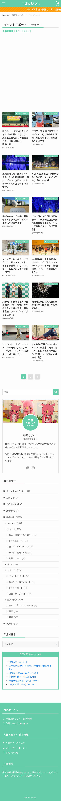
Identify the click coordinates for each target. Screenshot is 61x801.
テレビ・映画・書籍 (20, 552)
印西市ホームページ (18, 662)
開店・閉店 (15, 599)
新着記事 (14, 517)
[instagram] (33, 468)
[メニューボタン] (3, 3)
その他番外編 (14, 504)
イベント (14, 523)
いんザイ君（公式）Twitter (21, 684)
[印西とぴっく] (30, 3)
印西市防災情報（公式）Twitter (23, 680)
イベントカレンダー (18, 491)
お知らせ (12, 497)
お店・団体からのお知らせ (23, 535)
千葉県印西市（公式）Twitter (22, 677)
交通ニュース (17, 558)
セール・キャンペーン (21, 547)
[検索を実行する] (56, 392)
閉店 (13, 611)
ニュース (14, 529)
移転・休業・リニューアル (23, 605)
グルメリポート (18, 588)
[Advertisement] (30, 71)
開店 (13, 617)
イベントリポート (19, 576)
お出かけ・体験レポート (22, 582)
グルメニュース (18, 541)
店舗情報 (12, 510)
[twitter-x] (28, 468)
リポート (9, 31)
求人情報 (12, 623)
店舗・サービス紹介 (20, 594)
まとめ (12, 564)
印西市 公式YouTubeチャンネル (24, 673)
